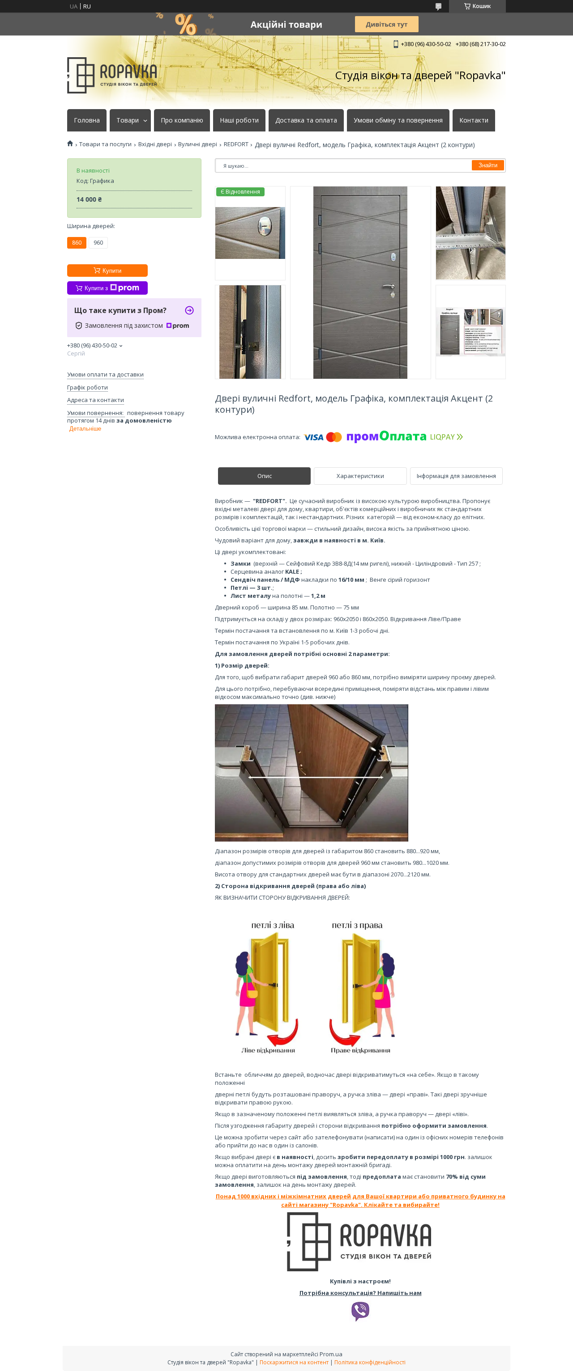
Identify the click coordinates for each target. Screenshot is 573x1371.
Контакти (473, 120)
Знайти (488, 165)
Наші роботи (239, 120)
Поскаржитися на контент (294, 1362)
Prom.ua (331, 1354)
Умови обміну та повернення (398, 120)
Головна (87, 120)
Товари (127, 120)
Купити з (96, 288)
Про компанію (182, 120)
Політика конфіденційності (370, 1362)
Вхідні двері (155, 144)
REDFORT (236, 144)
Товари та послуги (105, 144)
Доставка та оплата (306, 120)
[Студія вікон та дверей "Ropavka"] (112, 75)
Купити (112, 270)
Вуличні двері (197, 144)
